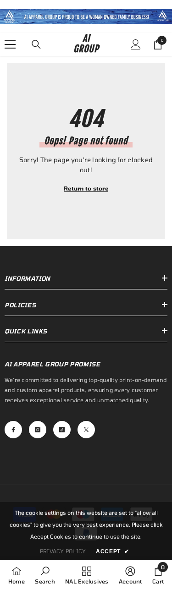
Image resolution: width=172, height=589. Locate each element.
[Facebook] (13, 429)
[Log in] (136, 44)
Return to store (86, 188)
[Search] (36, 44)
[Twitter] (86, 429)
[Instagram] (37, 429)
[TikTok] (62, 429)
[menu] (10, 44)
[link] (86, 16)
